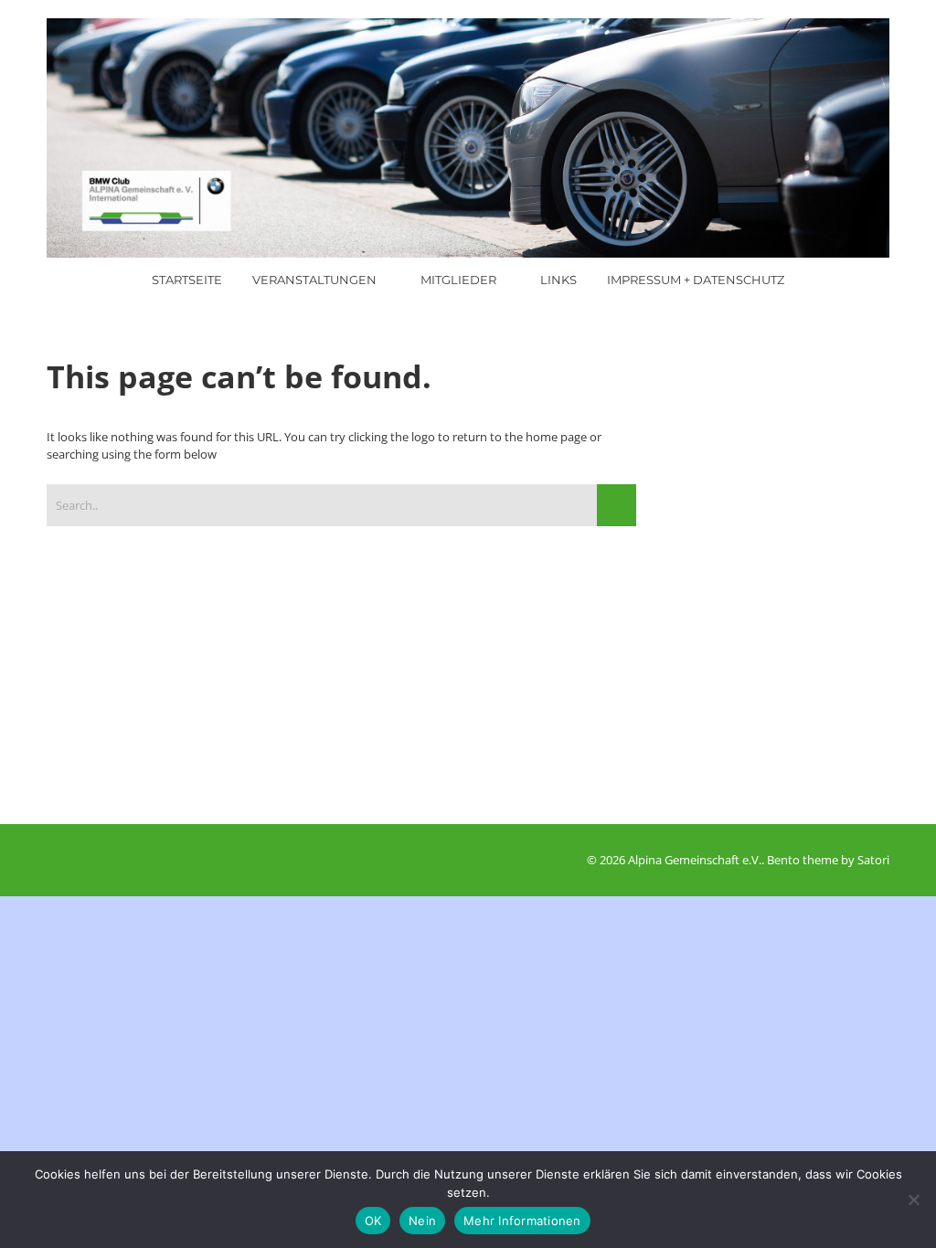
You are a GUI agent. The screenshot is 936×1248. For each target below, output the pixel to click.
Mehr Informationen (522, 1220)
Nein (422, 1220)
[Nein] (913, 1199)
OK (373, 1220)
